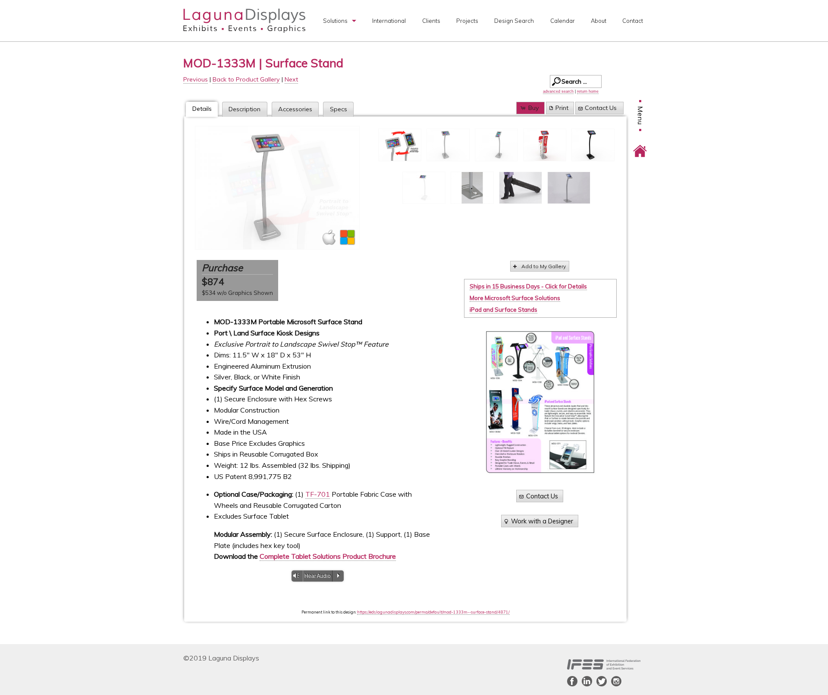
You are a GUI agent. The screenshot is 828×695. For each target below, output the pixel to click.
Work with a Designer (542, 521)
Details (202, 109)
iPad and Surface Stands (503, 309)
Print (561, 108)
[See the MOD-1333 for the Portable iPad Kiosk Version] (569, 188)
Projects (467, 20)
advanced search (558, 91)
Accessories (295, 109)
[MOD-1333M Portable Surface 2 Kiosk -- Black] (593, 144)
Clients (431, 20)
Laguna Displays (244, 21)
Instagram (616, 681)
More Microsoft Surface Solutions (515, 297)
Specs (338, 109)
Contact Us (601, 108)
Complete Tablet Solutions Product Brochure (328, 556)
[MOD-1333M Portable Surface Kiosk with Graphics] (545, 144)
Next (291, 79)
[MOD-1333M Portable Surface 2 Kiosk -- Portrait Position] (496, 144)
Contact (632, 20)
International (389, 20)
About (598, 20)
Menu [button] (640, 115)
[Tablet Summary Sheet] (540, 402)
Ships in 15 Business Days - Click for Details (528, 286)
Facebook (572, 681)
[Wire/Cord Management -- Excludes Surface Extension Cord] (472, 188)
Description (244, 109)
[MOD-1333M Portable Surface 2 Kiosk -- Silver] (277, 187)
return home (588, 91)
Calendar (562, 20)
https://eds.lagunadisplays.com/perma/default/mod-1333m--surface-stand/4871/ (433, 612)
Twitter (601, 681)
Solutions (335, 20)
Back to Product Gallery (246, 79)
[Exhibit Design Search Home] (640, 145)
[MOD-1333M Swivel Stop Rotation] (400, 144)
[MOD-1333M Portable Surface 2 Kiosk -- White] (424, 188)
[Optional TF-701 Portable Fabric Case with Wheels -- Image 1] (520, 188)
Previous (195, 79)
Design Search (514, 20)
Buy (533, 108)
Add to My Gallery (543, 266)
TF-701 (317, 494)
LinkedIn (587, 681)
